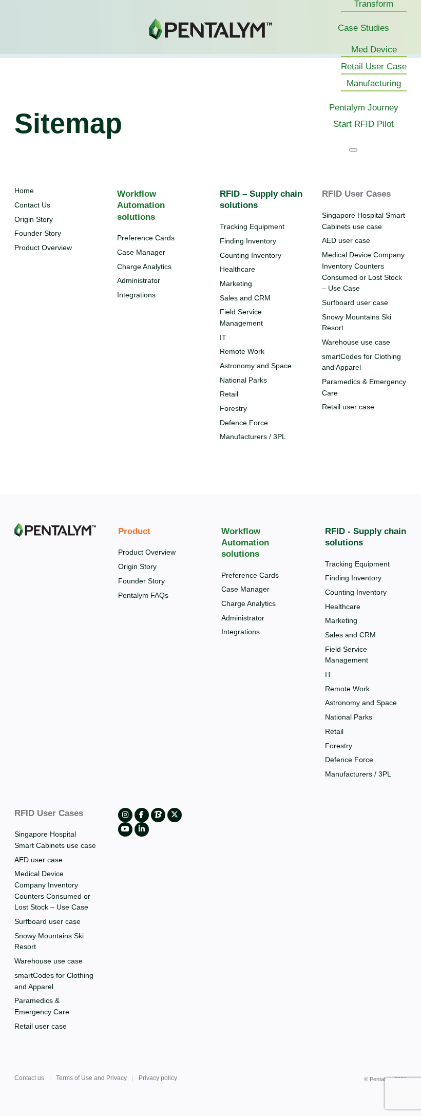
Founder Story (37, 233)
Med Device (374, 49)
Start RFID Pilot (363, 124)
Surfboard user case (355, 302)
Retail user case (348, 407)
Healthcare (237, 269)
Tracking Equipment (252, 226)
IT (223, 337)
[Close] (353, 150)
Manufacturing (374, 83)
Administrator (138, 280)
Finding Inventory (248, 241)
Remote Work (242, 351)
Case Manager (141, 252)
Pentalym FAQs (143, 595)
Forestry (233, 408)
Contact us (29, 1078)
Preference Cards (146, 238)
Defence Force (244, 423)
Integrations (136, 295)
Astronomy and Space (256, 366)
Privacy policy (158, 1078)
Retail (229, 394)
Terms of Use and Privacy (91, 1078)
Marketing (236, 283)
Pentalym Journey (363, 107)
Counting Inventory (250, 255)
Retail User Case (374, 66)
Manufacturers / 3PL (253, 436)
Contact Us (32, 205)
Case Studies (363, 28)
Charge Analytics (144, 266)
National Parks (243, 380)
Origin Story (33, 219)
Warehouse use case (356, 342)
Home (24, 190)
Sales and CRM (245, 298)
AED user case (346, 240)
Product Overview (43, 247)
